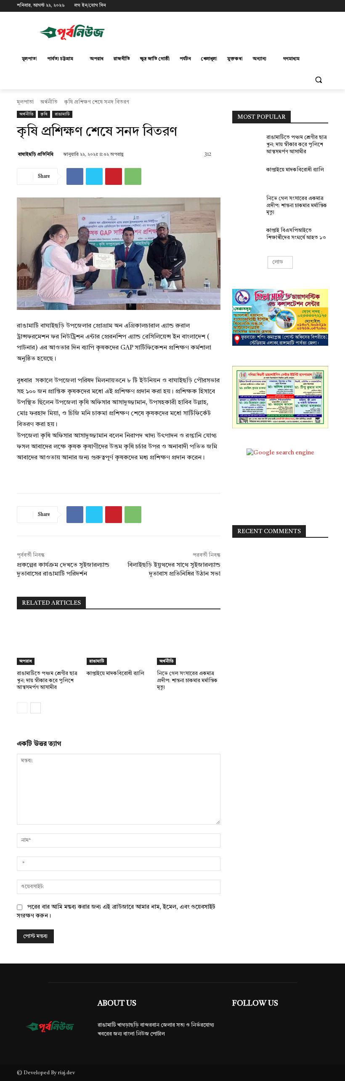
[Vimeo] (311, 6)
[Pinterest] (113, 176)
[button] (318, 80)
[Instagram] (288, 6)
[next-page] (35, 707)
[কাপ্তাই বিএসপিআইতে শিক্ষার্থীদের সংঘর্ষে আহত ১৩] (246, 237)
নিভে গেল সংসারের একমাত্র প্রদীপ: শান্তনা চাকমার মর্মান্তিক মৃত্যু (187, 681)
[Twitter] (300, 6)
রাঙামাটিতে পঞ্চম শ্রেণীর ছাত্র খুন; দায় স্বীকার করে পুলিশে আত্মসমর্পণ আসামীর (47, 681)
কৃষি (44, 114)
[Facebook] (276, 6)
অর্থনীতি (49, 102)
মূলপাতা (25, 102)
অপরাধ (25, 661)
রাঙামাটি (62, 114)
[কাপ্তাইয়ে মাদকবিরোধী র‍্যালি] (118, 642)
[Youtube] (323, 6)
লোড (277, 262)
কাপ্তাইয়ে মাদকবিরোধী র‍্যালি (115, 673)
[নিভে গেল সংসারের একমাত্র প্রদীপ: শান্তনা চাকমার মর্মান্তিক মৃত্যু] (188, 642)
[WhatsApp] (133, 176)
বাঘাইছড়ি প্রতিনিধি (35, 154)
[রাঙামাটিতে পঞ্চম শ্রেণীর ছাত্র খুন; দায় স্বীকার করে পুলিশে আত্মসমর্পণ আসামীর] (48, 642)
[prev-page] (22, 707)
